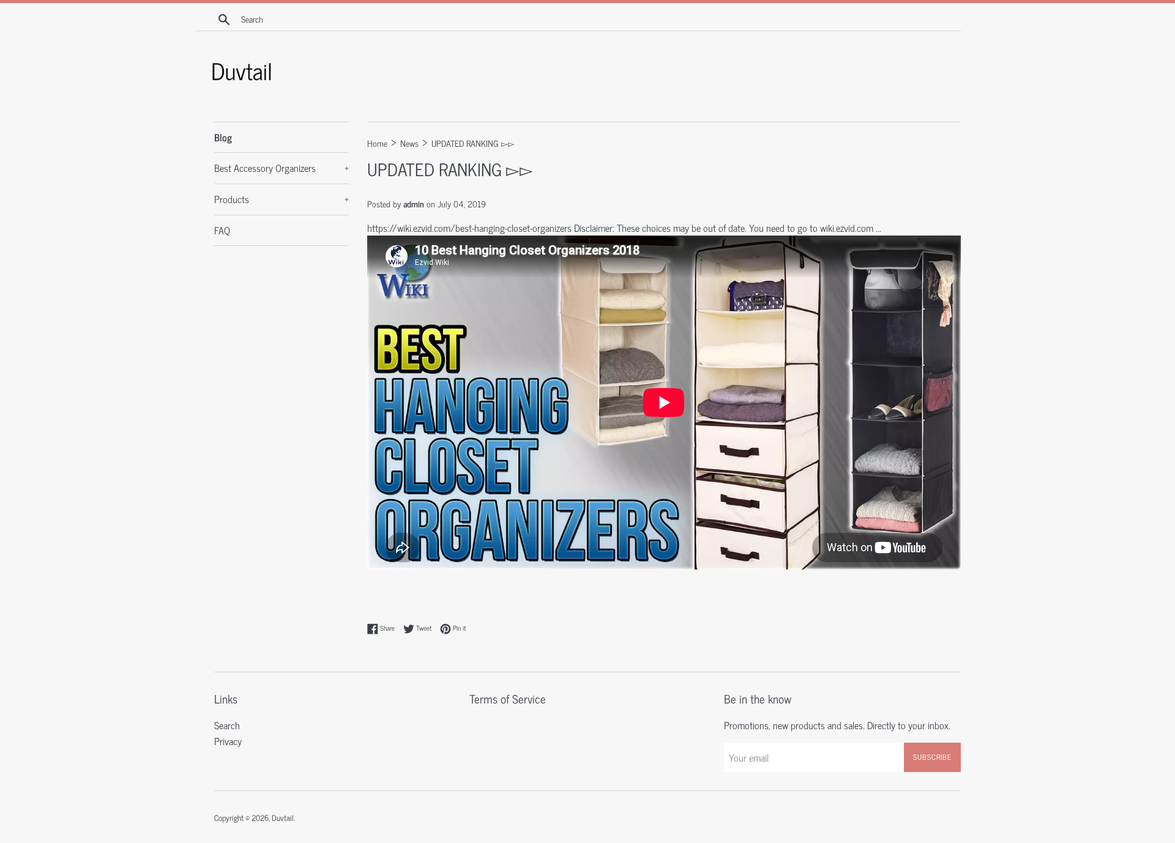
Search (227, 725)
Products (281, 199)
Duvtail (283, 817)
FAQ (222, 230)
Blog (223, 137)
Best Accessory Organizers (281, 168)
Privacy (228, 741)
